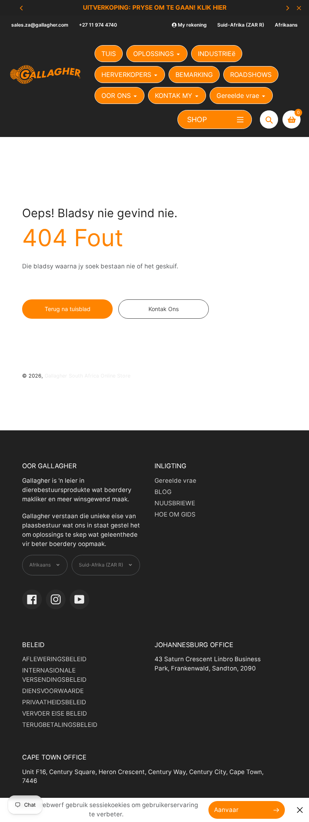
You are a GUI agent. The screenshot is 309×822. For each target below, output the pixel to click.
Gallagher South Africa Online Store (87, 376)
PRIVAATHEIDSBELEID (54, 702)
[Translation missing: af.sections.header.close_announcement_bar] (299, 8)
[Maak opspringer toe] (300, 810)
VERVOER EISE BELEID (54, 713)
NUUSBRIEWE (174, 503)
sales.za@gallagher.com (39, 25)
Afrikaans (286, 25)
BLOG (162, 492)
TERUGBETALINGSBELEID (59, 725)
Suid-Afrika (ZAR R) (240, 25)
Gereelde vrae (175, 480)
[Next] (287, 8)
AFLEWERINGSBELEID (54, 659)
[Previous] (22, 8)
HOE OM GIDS (175, 514)
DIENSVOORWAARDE (53, 691)
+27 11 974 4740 (98, 25)
